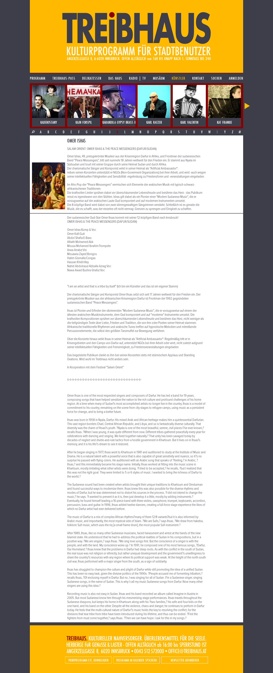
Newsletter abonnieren (185, 660)
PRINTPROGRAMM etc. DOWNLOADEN (88, 660)
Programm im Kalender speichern (136, 660)
